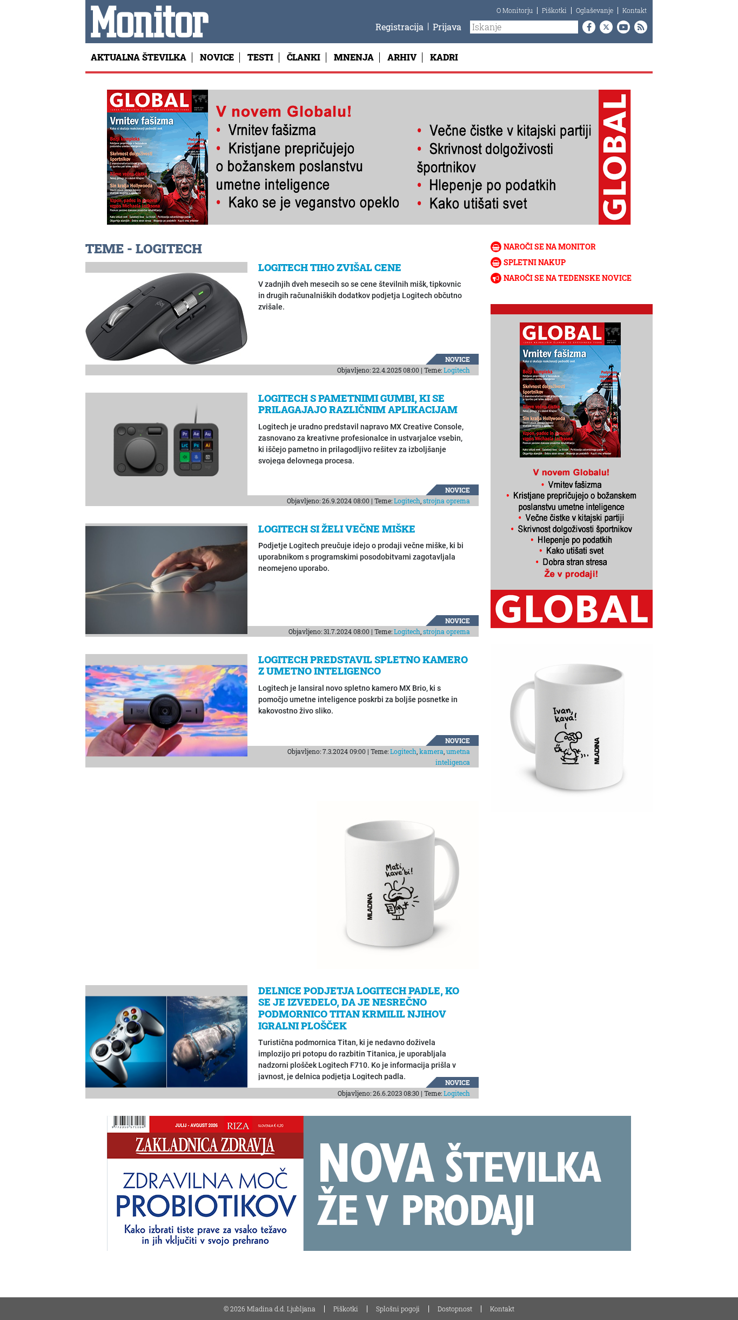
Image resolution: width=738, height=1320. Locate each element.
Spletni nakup (535, 262)
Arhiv (402, 57)
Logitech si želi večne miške (336, 528)
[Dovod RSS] (638, 27)
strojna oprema (446, 500)
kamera (431, 751)
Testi (260, 57)
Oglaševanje (594, 10)
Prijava (447, 26)
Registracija (399, 26)
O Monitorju (515, 10)
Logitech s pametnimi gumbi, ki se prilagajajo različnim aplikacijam (358, 404)
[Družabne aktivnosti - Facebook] (586, 27)
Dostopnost (455, 1308)
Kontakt (634, 10)
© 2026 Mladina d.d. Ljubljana (270, 1308)
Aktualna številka (138, 57)
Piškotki (554, 10)
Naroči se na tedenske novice (568, 278)
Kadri (444, 57)
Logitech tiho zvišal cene (329, 267)
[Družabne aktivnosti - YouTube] (621, 27)
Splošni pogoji (398, 1308)
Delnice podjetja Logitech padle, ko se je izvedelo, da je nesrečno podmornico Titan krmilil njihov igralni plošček (358, 1008)
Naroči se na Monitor (550, 246)
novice (457, 359)
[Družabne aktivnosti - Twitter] (604, 27)
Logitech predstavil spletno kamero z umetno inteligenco (363, 665)
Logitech (457, 370)
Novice (217, 57)
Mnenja (354, 57)
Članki (303, 57)
